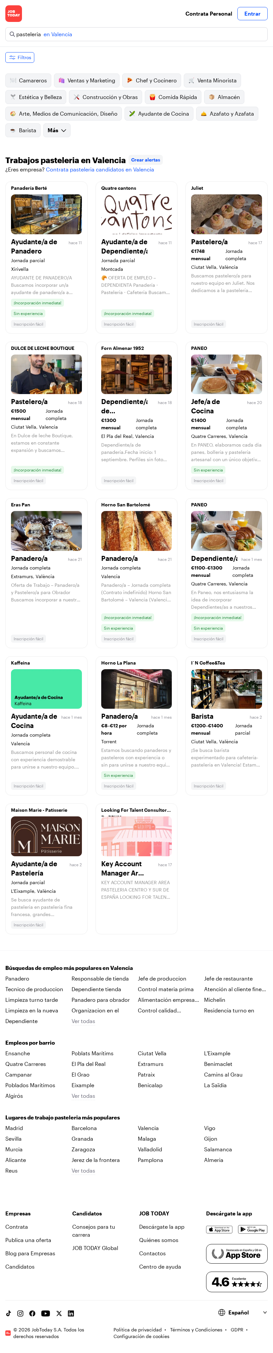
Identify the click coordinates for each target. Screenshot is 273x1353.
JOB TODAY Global (95, 1248)
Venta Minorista (217, 80)
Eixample (83, 1085)
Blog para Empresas (30, 1253)
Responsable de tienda (100, 978)
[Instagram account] (20, 1313)
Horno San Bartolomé (125, 504)
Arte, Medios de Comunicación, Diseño (68, 113)
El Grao (81, 1074)
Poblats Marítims (93, 1053)
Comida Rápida (177, 97)
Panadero (17, 978)
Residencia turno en (229, 1010)
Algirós (14, 1096)
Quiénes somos (158, 1240)
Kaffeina (20, 663)
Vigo (209, 1128)
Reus (11, 1170)
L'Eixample (217, 1053)
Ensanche (17, 1053)
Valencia (148, 1128)
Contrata (16, 1226)
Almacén (229, 97)
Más (53, 130)
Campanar (18, 1074)
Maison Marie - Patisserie (39, 810)
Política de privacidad (138, 1329)
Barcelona (84, 1128)
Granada (82, 1138)
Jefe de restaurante (228, 978)
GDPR (237, 1329)
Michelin (214, 999)
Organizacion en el (95, 1010)
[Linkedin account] (71, 1313)
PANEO (199, 348)
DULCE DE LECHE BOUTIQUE (42, 348)
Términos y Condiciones (196, 1329)
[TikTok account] (8, 1313)
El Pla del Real (89, 1064)
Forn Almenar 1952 (122, 348)
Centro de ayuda (160, 1266)
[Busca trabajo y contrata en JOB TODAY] (13, 13)
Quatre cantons (118, 188)
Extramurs (150, 1064)
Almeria (213, 1160)
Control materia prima (166, 989)
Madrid (14, 1128)
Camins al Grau (223, 1074)
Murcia (14, 1149)
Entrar (252, 13)
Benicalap (150, 1085)
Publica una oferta (28, 1240)
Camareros (33, 80)
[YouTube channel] (45, 1313)
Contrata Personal (208, 13)
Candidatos (20, 1266)
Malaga (147, 1138)
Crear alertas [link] (145, 159)
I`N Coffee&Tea (208, 663)
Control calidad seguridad (157, 1010)
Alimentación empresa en (166, 1000)
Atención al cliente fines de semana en (234, 989)
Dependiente (21, 1021)
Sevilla (13, 1138)
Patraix (146, 1074)
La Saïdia (215, 1085)
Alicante (15, 1160)
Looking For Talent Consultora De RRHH (135, 811)
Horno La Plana (118, 663)
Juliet (197, 188)
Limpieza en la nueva (31, 1010)
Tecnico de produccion (34, 989)
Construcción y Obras (110, 97)
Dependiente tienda (96, 989)
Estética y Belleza (40, 97)
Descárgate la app (161, 1226)
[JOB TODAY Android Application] (253, 1229)
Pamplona (150, 1160)
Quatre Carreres (25, 1064)
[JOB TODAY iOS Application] (219, 1229)
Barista (27, 130)
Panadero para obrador (101, 999)
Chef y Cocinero (156, 80)
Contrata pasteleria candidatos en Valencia (100, 169)
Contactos (152, 1253)
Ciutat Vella (152, 1053)
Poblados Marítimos (30, 1085)
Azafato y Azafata (232, 113)
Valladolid (150, 1149)
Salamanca (218, 1149)
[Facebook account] (32, 1313)
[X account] (59, 1313)
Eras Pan (20, 504)
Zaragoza (83, 1149)
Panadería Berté (29, 188)
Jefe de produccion (162, 978)
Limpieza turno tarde (31, 999)
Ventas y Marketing (91, 80)
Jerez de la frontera (96, 1160)
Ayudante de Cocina (163, 113)
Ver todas (83, 1021)
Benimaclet (218, 1064)
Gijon (210, 1138)
